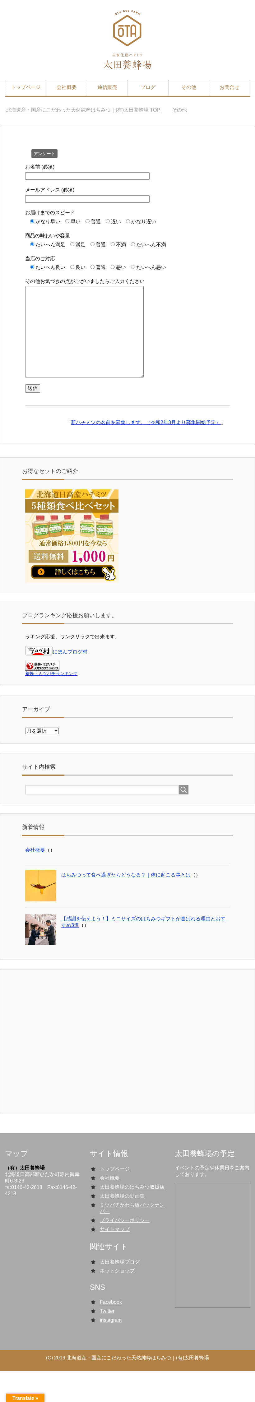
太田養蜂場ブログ (120, 1262)
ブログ (148, 87)
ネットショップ (117, 1270)
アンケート (44, 153)
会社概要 (66, 87)
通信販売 (107, 87)
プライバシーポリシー (125, 1220)
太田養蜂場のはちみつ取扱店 (132, 1187)
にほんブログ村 (70, 652)
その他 (188, 87)
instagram (111, 1320)
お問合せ (229, 87)
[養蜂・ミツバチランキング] (42, 667)
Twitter (107, 1311)
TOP (87, 110)
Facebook (111, 1302)
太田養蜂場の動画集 (122, 1196)
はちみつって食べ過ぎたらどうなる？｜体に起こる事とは (126, 874)
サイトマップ (115, 1229)
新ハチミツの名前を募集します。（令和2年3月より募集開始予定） (146, 422)
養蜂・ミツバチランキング (51, 673)
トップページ (26, 87)
